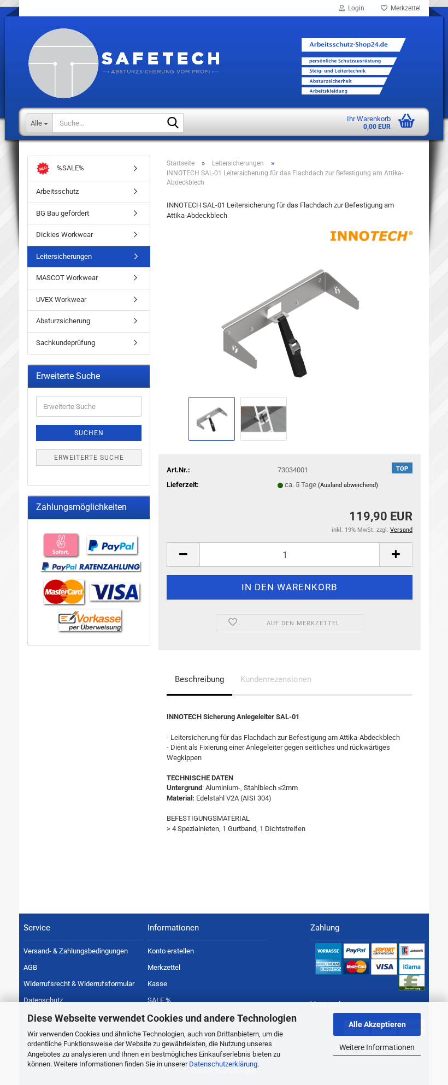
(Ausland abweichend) (348, 485)
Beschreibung (199, 679)
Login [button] (354, 8)
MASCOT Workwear (67, 278)
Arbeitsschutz (57, 191)
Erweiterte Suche (89, 457)
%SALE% (69, 168)
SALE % (159, 1000)
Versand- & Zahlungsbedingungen (75, 951)
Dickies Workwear (64, 234)
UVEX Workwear (61, 299)
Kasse (157, 984)
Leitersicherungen (64, 256)
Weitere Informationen (377, 1047)
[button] (183, 554)
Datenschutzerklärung (223, 1064)
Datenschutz (43, 1000)
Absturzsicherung (63, 321)
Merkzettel (404, 8)
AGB (30, 967)
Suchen (89, 433)
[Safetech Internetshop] (224, 79)
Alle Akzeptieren (377, 1024)
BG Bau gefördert (62, 213)
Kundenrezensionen (275, 679)
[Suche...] (173, 123)
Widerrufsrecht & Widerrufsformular (78, 984)
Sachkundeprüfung (65, 343)
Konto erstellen (171, 951)
